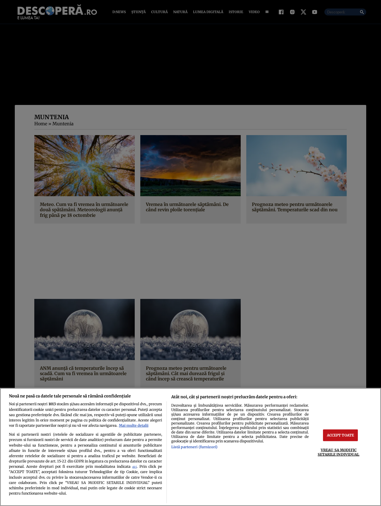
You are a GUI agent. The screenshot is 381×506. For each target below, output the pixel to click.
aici (134, 467)
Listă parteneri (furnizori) (194, 447)
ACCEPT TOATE (340, 435)
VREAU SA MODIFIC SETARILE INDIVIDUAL (338, 452)
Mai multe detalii (133, 425)
